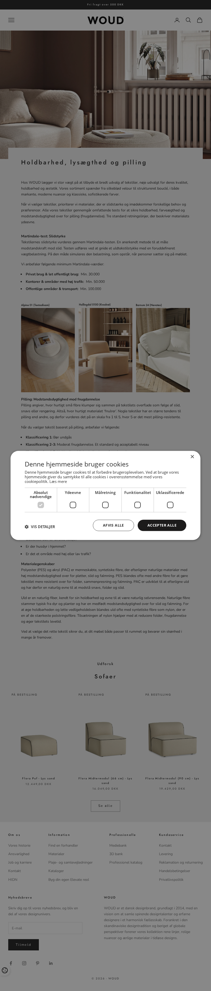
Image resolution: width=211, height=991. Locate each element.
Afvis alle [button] (113, 525)
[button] (40, 526)
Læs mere (58, 481)
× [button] (192, 457)
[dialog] (105, 495)
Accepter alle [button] (162, 525)
